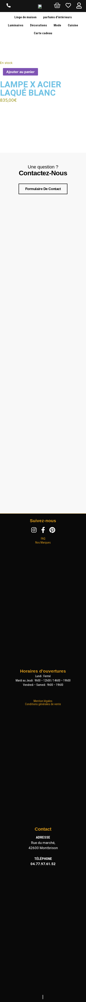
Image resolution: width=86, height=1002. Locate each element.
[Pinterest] (52, 530)
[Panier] (57, 5)
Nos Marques (43, 542)
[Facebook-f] (43, 530)
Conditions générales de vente (43, 704)
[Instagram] (34, 530)
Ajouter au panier (20, 72)
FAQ (43, 538)
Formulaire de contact (43, 189)
